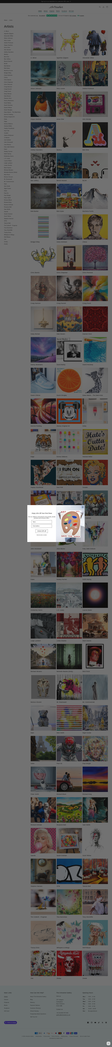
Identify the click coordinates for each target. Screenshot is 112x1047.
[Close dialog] (82, 507)
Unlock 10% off (41, 531)
